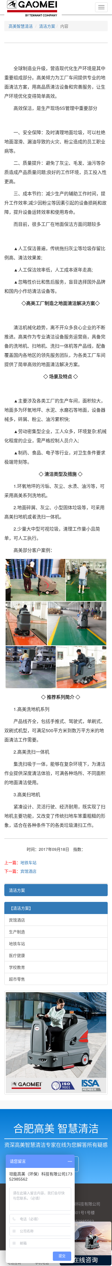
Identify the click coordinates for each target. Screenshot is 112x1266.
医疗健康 (17, 955)
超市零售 (17, 979)
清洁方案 (47, 26)
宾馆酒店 (28, 871)
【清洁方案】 (21, 908)
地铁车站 (28, 862)
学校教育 (17, 967)
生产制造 (17, 931)
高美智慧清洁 (21, 26)
